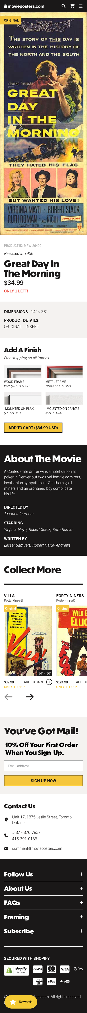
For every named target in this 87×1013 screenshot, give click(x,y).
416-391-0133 (24, 838)
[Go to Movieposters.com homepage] (24, 6)
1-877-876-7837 (26, 832)
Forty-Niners (70, 595)
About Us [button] (18, 888)
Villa (9, 595)
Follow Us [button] (18, 874)
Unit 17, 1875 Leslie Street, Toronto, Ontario (42, 819)
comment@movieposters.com (37, 848)
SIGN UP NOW (43, 780)
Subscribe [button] (19, 931)
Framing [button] (16, 916)
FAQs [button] (12, 902)
